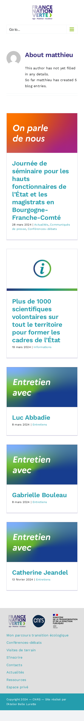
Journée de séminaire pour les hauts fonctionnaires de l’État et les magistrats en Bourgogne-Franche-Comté (40, 190)
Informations (42, 347)
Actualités (41, 224)
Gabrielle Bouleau (39, 495)
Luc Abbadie (31, 417)
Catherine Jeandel (40, 572)
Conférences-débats (42, 229)
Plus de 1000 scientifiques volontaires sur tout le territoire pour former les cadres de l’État (37, 320)
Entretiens (40, 424)
